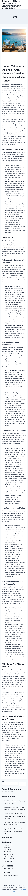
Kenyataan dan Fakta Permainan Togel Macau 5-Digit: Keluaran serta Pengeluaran (14, 816)
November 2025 (9, 858)
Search (4, 781)
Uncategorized (8, 868)
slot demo (5, 875)
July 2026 (7, 847)
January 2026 (8, 856)
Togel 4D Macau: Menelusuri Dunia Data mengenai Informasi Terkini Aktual (14, 831)
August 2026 (8, 845)
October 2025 (8, 861)
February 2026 (8, 854)
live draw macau (13, 875)
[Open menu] (24, 5)
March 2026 (8, 852)
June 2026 (7, 849)
